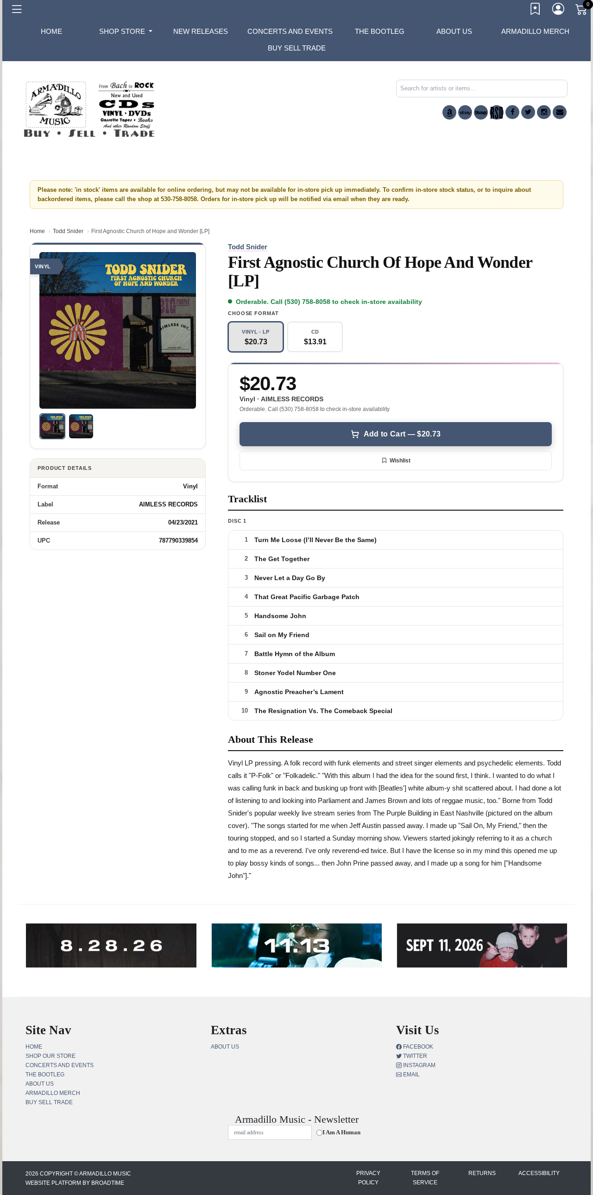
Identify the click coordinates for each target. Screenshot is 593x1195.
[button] (126, 31)
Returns (482, 1173)
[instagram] (544, 112)
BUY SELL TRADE (297, 48)
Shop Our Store (50, 1056)
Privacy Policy (368, 1178)
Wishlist (400, 460)
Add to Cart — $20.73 (402, 434)
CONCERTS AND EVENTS (290, 31)
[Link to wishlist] (535, 10)
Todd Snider (68, 231)
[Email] (560, 112)
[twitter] (528, 112)
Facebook (417, 1046)
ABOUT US (454, 31)
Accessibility (539, 1173)
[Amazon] (449, 112)
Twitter (414, 1056)
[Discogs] (481, 112)
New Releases (200, 31)
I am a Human (341, 1132)
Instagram (418, 1065)
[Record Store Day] (497, 112)
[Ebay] (465, 112)
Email (411, 1074)
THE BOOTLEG (379, 31)
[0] (582, 11)
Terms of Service (425, 1178)
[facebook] (512, 112)
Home (37, 231)
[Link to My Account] (558, 10)
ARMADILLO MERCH (535, 31)
